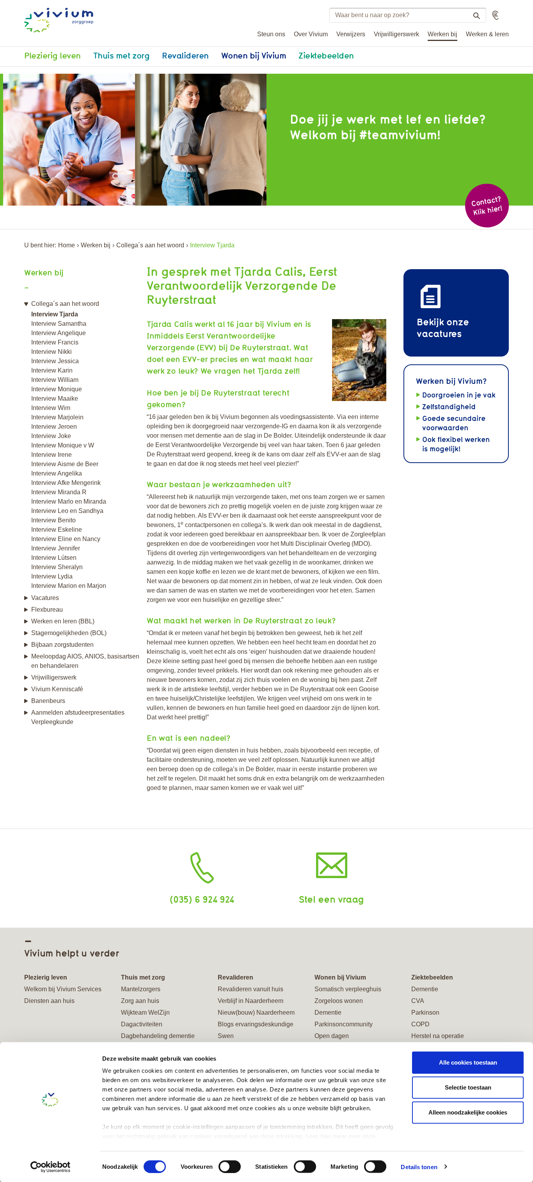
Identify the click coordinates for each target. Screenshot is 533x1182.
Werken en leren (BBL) (62, 621)
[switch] (230, 1166)
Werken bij (442, 34)
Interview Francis (54, 342)
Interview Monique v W (62, 445)
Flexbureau (47, 609)
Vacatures (45, 598)
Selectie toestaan (468, 1087)
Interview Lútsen (53, 557)
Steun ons (271, 34)
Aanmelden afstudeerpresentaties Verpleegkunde (77, 717)
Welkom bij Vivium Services (62, 989)
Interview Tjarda (54, 314)
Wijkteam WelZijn (145, 1012)
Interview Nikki (51, 351)
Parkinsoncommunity (343, 1024)
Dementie (327, 1012)
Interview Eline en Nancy (65, 539)
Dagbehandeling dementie (158, 1036)
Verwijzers (350, 34)
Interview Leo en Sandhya (67, 511)
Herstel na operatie (437, 1036)
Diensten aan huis (49, 1000)
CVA (417, 1000)
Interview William (54, 379)
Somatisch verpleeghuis (347, 989)
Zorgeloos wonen (338, 1000)
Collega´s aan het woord (150, 245)
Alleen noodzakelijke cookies (467, 1112)
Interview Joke (51, 436)
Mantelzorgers (140, 989)
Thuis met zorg (121, 55)
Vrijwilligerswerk (396, 34)
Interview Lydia (52, 576)
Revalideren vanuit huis (250, 989)
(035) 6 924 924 (202, 899)
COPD (420, 1024)
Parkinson (425, 1012)
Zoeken (476, 15)
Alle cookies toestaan (468, 1062)
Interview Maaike (54, 398)
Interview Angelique (58, 333)
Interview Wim (50, 408)
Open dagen (331, 1036)
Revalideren (185, 55)
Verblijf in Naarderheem (250, 1000)
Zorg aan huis (140, 1000)
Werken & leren (487, 34)
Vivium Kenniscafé (57, 689)
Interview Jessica (55, 361)
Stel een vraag (331, 899)
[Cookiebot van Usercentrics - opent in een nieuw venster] (50, 1167)
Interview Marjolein (57, 417)
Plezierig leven (52, 55)
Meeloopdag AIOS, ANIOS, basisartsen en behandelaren (85, 661)
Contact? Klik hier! (486, 205)
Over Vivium (311, 34)
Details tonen (419, 1166)
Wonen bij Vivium (253, 55)
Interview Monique (56, 389)
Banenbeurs (48, 700)
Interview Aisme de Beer (64, 464)
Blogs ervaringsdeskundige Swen (255, 1030)
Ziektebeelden (326, 55)
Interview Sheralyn (57, 567)
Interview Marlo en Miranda (68, 501)
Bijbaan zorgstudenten (62, 644)
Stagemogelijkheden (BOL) (69, 633)
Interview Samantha (58, 323)
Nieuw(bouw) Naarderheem (256, 1012)
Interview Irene (51, 454)
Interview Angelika (56, 473)
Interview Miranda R (59, 492)
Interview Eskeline (56, 529)
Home (66, 245)
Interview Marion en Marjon (68, 585)
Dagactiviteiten (141, 1024)
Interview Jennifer (55, 548)
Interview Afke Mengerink (66, 482)
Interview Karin (52, 370)
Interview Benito (53, 520)
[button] (495, 15)
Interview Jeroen (54, 426)
